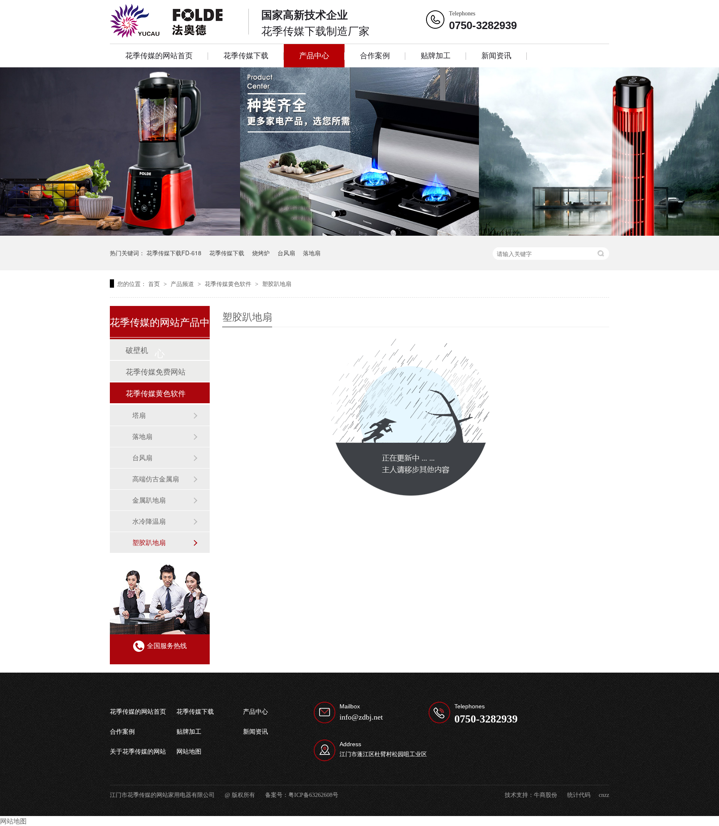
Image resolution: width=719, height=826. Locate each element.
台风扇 (286, 253)
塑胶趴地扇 (276, 283)
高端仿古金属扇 (155, 478)
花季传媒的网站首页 (159, 56)
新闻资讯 (496, 56)
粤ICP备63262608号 (313, 795)
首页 (154, 283)
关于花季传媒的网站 (138, 751)
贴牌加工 (436, 56)
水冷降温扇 (149, 521)
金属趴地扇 (149, 500)
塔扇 (139, 415)
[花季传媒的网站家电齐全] (359, 151)
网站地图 (188, 751)
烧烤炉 (261, 253)
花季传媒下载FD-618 (173, 253)
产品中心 (314, 56)
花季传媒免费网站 (156, 371)
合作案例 (375, 56)
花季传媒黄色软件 (229, 283)
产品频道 (183, 283)
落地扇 (311, 253)
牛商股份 (545, 795)
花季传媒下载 (245, 56)
